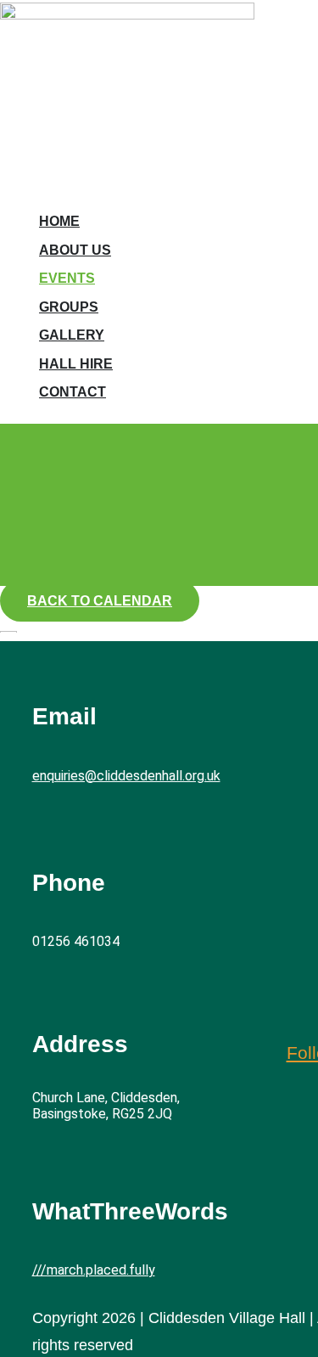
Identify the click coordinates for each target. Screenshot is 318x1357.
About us (75, 250)
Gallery (71, 335)
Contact (72, 392)
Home (59, 221)
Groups (68, 307)
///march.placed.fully (93, 1270)
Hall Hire (76, 364)
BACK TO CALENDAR (99, 601)
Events (67, 278)
